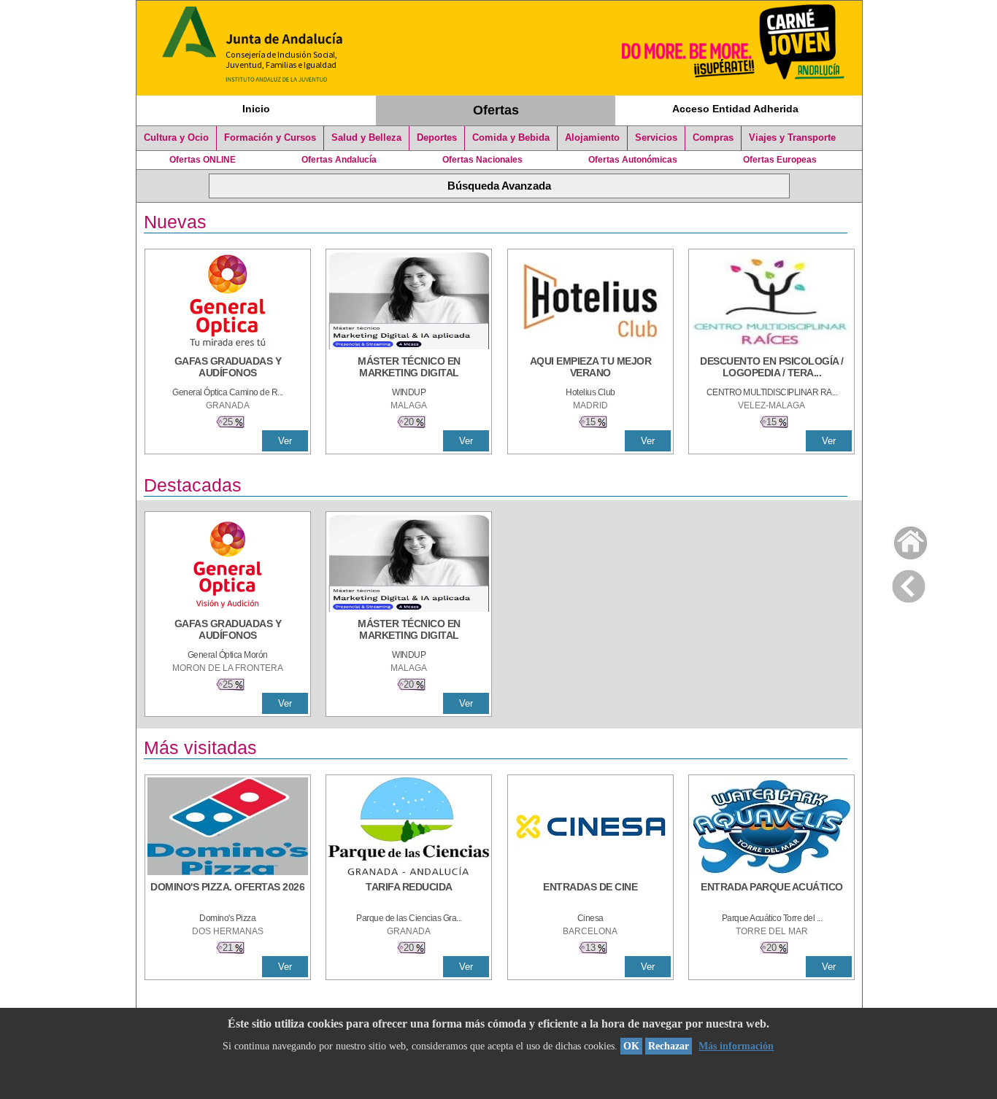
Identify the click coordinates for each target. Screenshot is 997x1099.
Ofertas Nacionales (482, 159)
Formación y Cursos (270, 138)
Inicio (256, 108)
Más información (736, 1046)
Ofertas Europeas (780, 159)
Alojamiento (592, 138)
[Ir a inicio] (901, 539)
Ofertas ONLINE (202, 159)
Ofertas (496, 110)
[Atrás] (908, 583)
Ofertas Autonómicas (632, 159)
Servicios (656, 138)
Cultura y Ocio (176, 138)
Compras (713, 138)
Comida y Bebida (511, 138)
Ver (285, 440)
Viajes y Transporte (792, 138)
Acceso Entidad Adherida (735, 108)
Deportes (437, 138)
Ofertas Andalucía (339, 159)
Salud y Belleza (366, 138)
